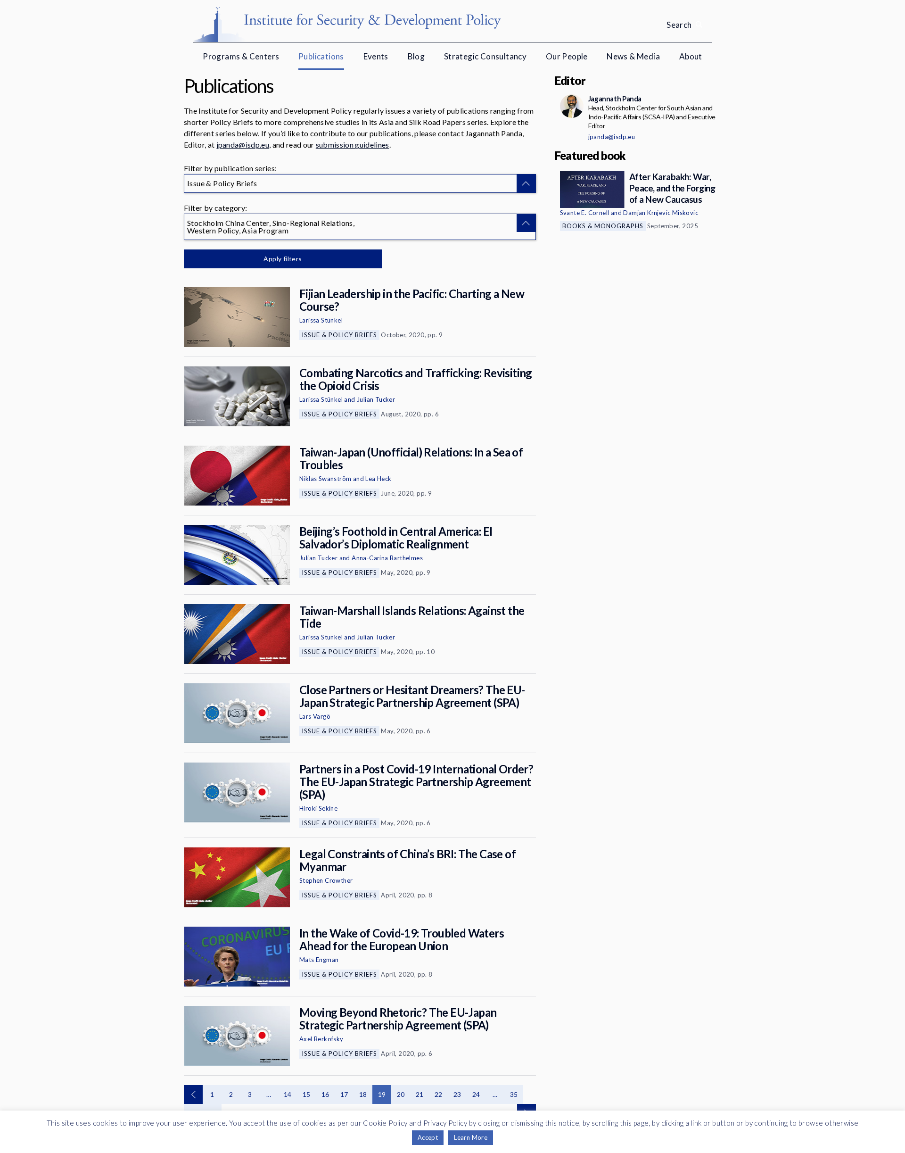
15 (307, 1094)
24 (476, 1094)
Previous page (193, 1094)
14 (288, 1094)
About (690, 56)
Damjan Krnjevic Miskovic (660, 212)
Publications (321, 56)
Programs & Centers (241, 56)
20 (401, 1094)
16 (325, 1094)
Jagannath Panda (615, 98)
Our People (567, 56)
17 (344, 1094)
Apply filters (282, 259)
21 (420, 1094)
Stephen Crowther (326, 880)
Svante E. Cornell (584, 212)
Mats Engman (318, 959)
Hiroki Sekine (318, 808)
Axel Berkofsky (321, 1039)
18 (363, 1094)
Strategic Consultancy (485, 56)
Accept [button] (428, 1137)
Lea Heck (378, 478)
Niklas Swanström (325, 478)
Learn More (470, 1137)
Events (375, 56)
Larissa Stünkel (321, 320)
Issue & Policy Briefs (339, 335)
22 (439, 1094)
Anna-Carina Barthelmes (387, 558)
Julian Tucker (376, 399)
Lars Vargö (314, 716)
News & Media (633, 56)
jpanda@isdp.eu (242, 144)
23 (457, 1094)
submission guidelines (352, 144)
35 (514, 1094)
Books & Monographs (602, 226)
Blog (416, 56)
